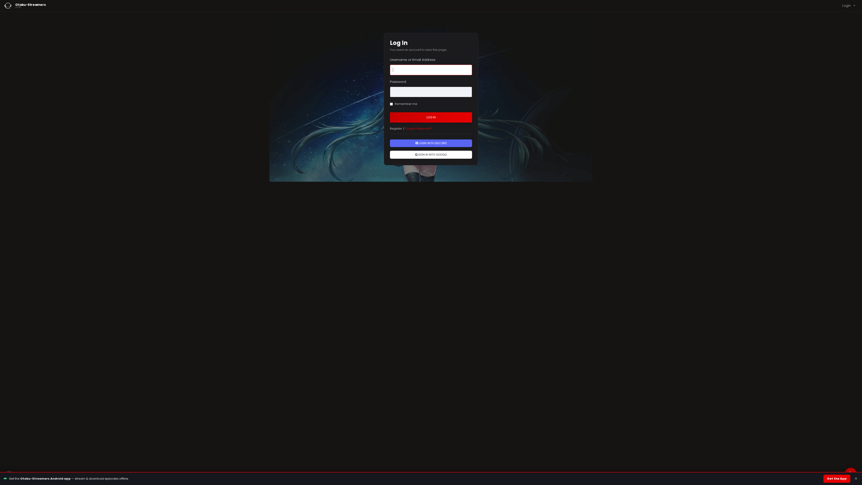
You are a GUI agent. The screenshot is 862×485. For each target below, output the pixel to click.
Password (398, 81)
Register (396, 128)
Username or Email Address (412, 59)
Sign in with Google (432, 155)
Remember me (405, 104)
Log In (431, 117)
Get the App (837, 478)
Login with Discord (432, 143)
